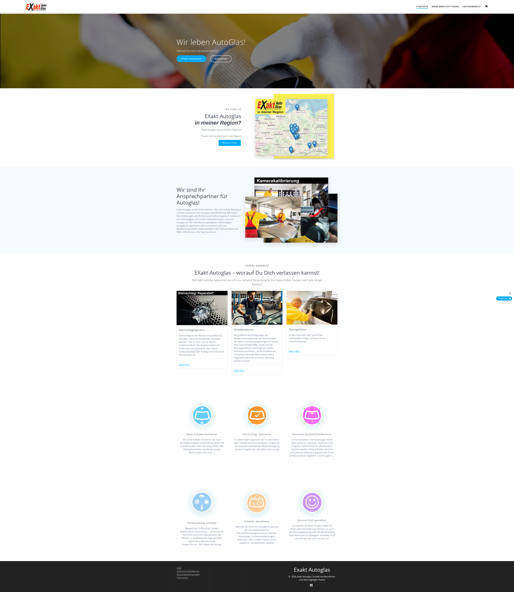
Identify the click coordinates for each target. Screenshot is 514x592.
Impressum (182, 577)
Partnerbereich (472, 6)
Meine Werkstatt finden (445, 6)
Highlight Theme (317, 579)
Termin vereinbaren (191, 58)
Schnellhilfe (221, 58)
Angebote (503, 298)
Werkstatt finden (229, 143)
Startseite (422, 6)
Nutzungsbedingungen (188, 574)
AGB (179, 568)
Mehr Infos (184, 364)
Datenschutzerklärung (188, 571)
